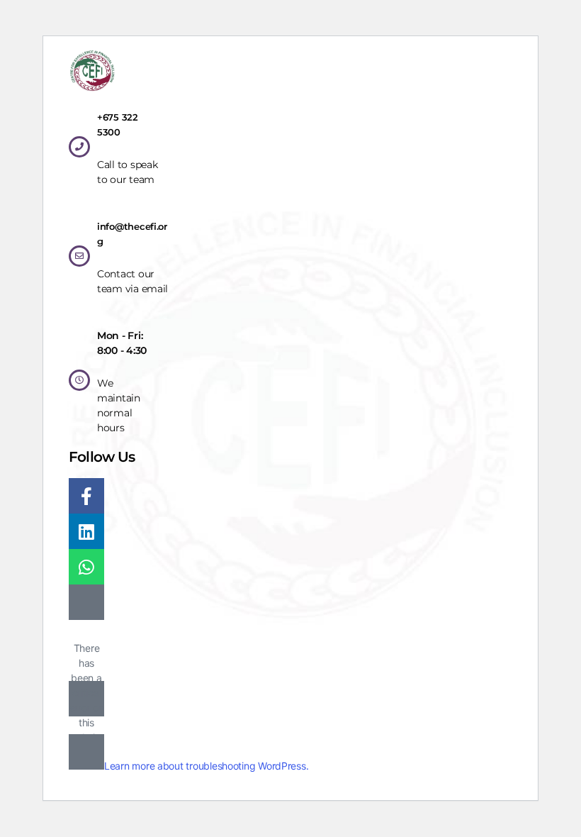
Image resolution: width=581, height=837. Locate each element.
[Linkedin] (86, 531)
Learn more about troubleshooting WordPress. (206, 766)
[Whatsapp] (86, 566)
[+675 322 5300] (79, 146)
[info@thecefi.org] (79, 256)
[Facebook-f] (86, 496)
